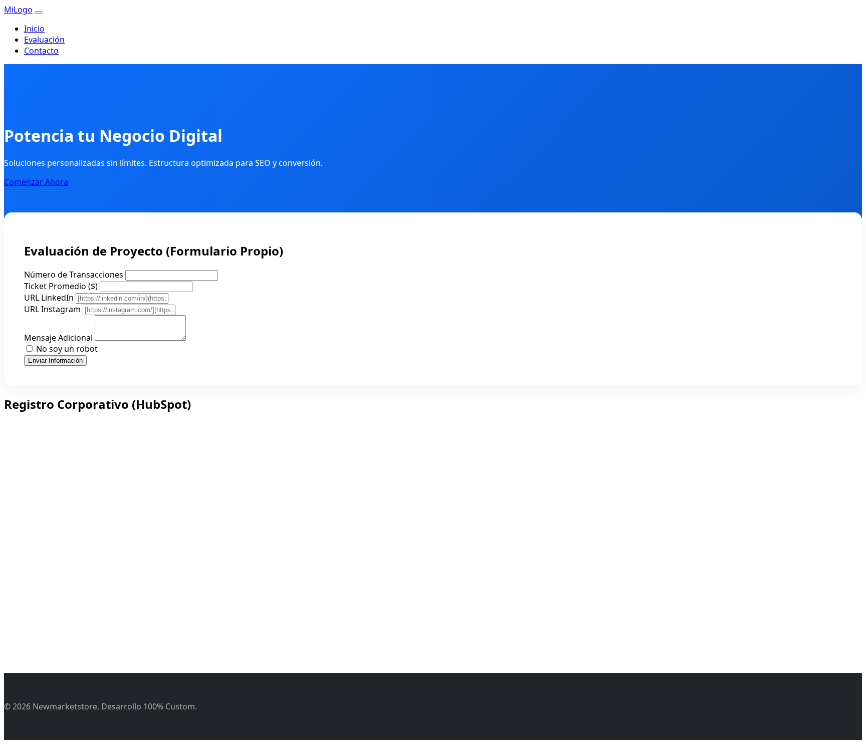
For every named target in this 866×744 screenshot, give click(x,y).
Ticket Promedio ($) (61, 286)
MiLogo (18, 9)
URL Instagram (52, 309)
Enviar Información (55, 360)
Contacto (41, 50)
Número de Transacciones (73, 274)
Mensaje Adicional (58, 337)
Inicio (34, 28)
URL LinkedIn (49, 297)
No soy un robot (67, 348)
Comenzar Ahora (36, 181)
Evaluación (44, 39)
